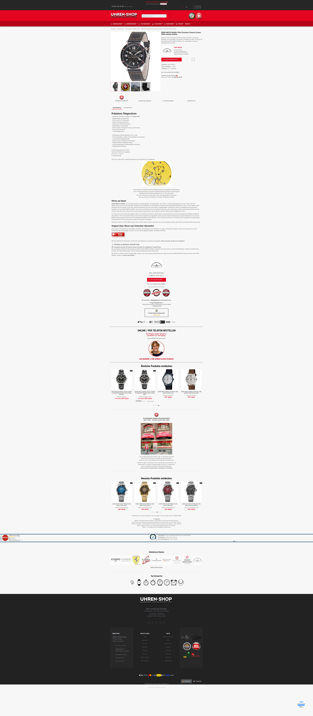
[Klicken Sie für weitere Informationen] (156, 536)
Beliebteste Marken (156, 552)
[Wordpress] (149, 622)
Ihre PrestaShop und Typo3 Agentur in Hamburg (156, 687)
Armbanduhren (120, 29)
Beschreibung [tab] (117, 107)
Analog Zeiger (136, 29)
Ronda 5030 (136, 116)
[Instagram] (156, 622)
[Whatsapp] (160, 622)
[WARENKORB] (198, 7)
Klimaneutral (154, 300)
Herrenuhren (128, 29)
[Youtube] (164, 622)
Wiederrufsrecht (157, 306)
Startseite (113, 29)
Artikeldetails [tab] (128, 107)
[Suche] (168, 16)
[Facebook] (152, 622)
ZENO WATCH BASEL (158, 273)
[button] (112, 56)
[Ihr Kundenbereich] (191, 7)
